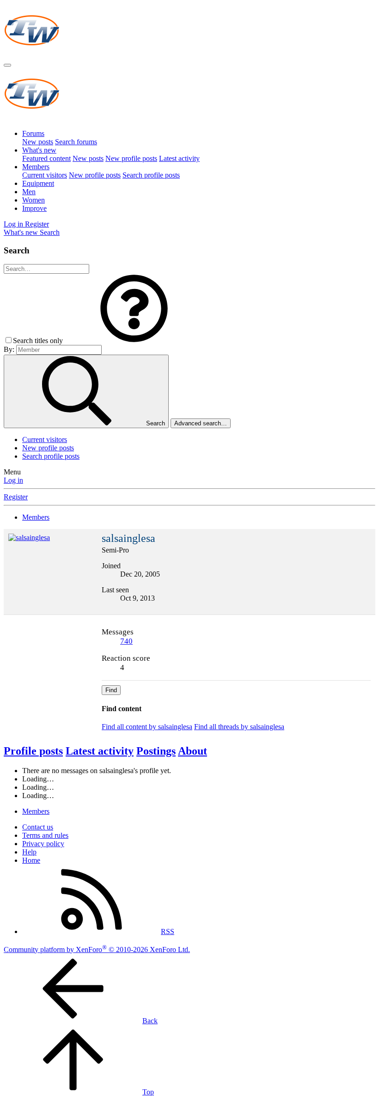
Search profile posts (151, 175)
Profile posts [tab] (33, 751)
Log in (13, 480)
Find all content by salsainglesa (147, 727)
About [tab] (192, 751)
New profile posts (131, 158)
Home (31, 860)
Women (33, 200)
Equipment (38, 183)
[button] (134, 340)
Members (35, 167)
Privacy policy (43, 844)
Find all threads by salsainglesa (239, 727)
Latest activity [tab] (100, 751)
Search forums (76, 142)
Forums (33, 133)
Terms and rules (45, 835)
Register (16, 497)
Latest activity (179, 158)
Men (29, 192)
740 (126, 641)
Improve (34, 208)
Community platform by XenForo (97, 949)
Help (29, 852)
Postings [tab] (156, 751)
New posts (37, 142)
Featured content (46, 158)
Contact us (37, 827)
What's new (39, 150)
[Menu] (7, 65)
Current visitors (44, 175)
